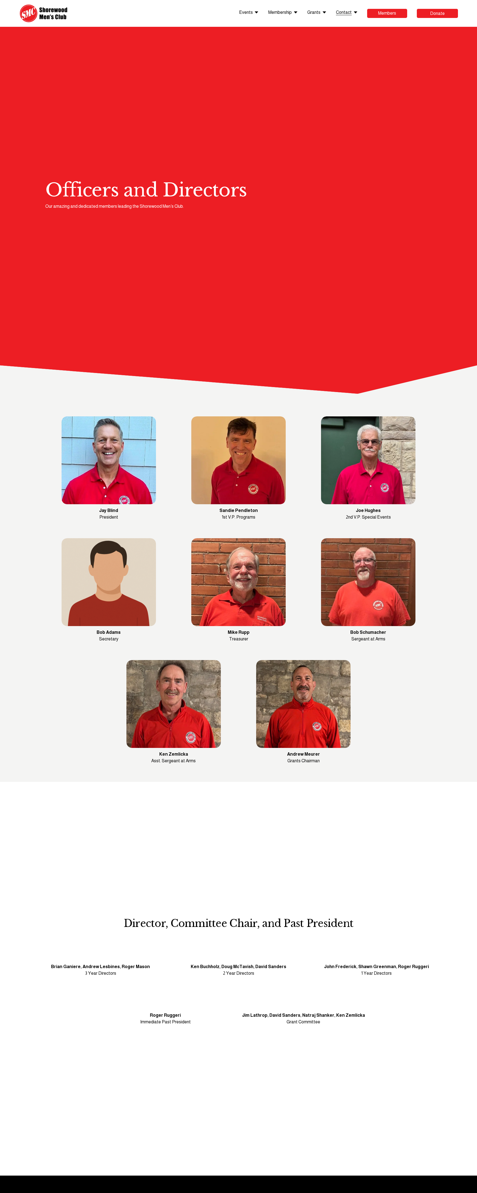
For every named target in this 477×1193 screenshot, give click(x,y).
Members (387, 13)
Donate (437, 13)
